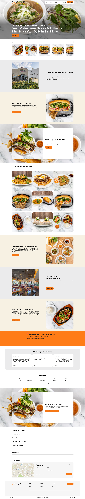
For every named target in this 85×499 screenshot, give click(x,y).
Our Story (42, 486)
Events (53, 484)
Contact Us (42, 487)
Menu (47, 2)
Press (30, 486)
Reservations (42, 484)
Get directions (68, 464)
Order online (69, 474)
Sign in (64, 2)
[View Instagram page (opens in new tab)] (12, 497)
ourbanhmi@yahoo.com (50, 470)
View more (56, 362)
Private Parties (31, 484)
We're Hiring (54, 486)
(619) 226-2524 (49, 469)
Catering (55, 2)
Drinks (51, 2)
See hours (62, 474)
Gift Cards (30, 487)
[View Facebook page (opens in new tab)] (10, 497)
